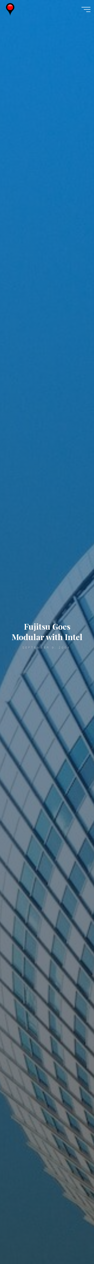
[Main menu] (85, 9)
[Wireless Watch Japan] (10, 9)
